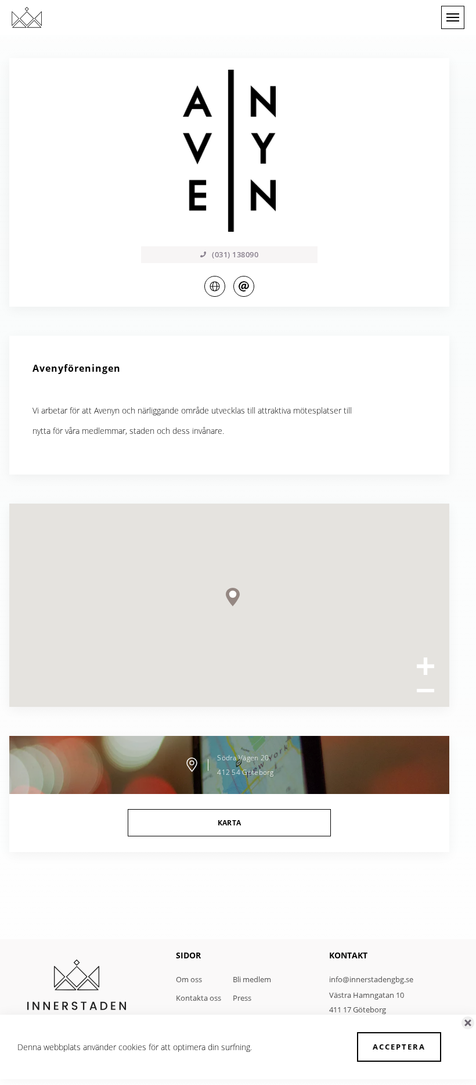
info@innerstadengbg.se (371, 979)
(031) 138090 (235, 254)
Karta (229, 823)
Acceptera (399, 1046)
